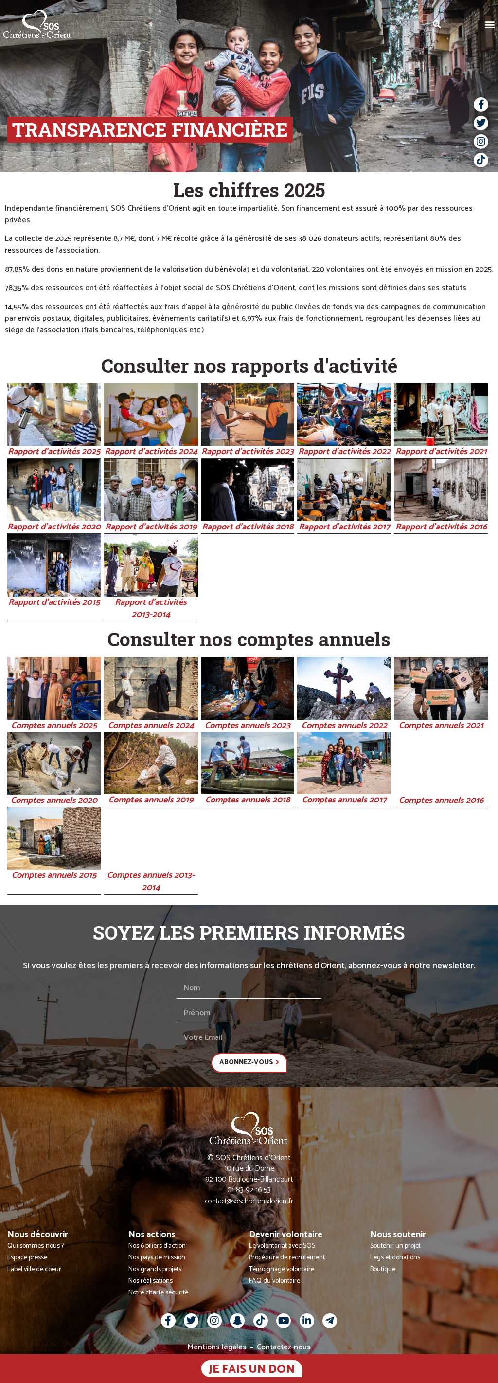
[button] (490, 24)
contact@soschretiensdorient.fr (249, 1201)
